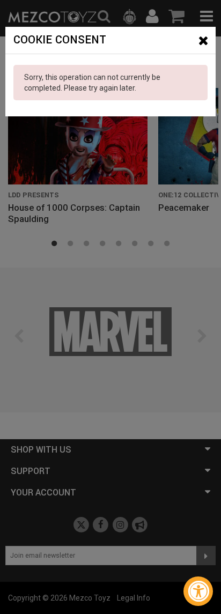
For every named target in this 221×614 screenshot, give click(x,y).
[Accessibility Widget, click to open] (198, 591)
